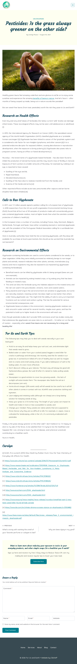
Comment (7, 588)
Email (31, 618)
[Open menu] (73, 5)
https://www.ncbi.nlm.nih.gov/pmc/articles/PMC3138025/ (28, 476)
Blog (46, 648)
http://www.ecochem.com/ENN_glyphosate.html (25, 490)
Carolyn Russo (33, 34)
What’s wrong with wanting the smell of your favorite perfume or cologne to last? (19, 529)
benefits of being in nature (43, 98)
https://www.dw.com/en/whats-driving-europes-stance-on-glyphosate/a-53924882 (38, 507)
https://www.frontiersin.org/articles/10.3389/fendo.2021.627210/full (31, 486)
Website (56, 618)
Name (6, 618)
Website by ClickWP (49, 658)
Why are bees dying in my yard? (62, 527)
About (39, 648)
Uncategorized (38, 19)
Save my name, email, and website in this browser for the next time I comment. (32, 624)
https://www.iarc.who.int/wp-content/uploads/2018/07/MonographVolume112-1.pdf (38, 461)
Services (31, 648)
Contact (53, 648)
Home (23, 648)
